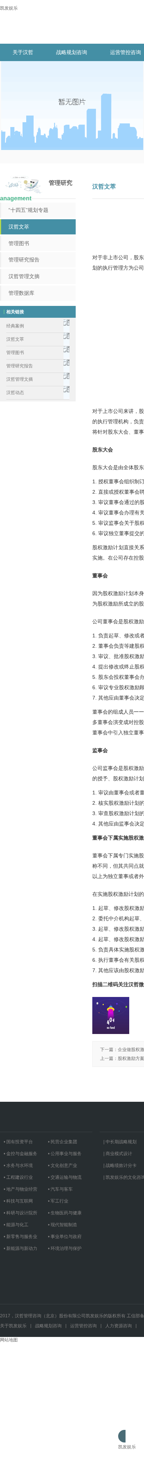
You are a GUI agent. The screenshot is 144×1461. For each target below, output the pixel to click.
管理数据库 (21, 293)
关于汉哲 (23, 52)
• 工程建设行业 (18, 1177)
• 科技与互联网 (18, 1201)
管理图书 (18, 243)
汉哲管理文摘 (24, 276)
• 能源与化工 (16, 1224)
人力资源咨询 (118, 1325)
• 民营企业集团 (62, 1141)
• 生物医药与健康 (65, 1212)
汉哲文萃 (18, 227)
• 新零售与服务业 (20, 1236)
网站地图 (9, 1339)
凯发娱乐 (9, 8)
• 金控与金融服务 (20, 1153)
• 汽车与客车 (60, 1189)
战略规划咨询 (71, 52)
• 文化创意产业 (62, 1165)
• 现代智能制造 (62, 1224)
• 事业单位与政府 (65, 1236)
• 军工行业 (58, 1201)
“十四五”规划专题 (28, 210)
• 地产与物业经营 (20, 1189)
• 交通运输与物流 (65, 1177)
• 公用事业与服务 (65, 1153)
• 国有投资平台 (18, 1141)
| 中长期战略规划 (120, 1141)
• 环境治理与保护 (65, 1248)
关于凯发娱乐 (13, 1325)
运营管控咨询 (83, 1325)
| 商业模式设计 (117, 1153)
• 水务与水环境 (18, 1165)
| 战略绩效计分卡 (120, 1165)
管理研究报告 (24, 260)
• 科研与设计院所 (20, 1212)
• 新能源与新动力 (20, 1248)
